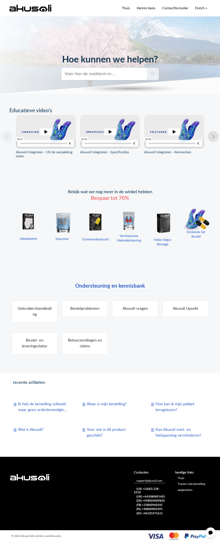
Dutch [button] (200, 8)
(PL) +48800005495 (149, 509)
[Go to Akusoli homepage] (30, 8)
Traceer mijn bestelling (191, 484)
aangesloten (185, 490)
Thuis (126, 8)
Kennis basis (146, 8)
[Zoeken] (153, 73)
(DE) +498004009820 (150, 500)
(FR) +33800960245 (149, 505)
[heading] (85, 308)
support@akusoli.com (149, 481)
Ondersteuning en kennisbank (110, 286)
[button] (213, 136)
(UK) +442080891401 (150, 496)
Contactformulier (175, 8)
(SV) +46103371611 (149, 513)
